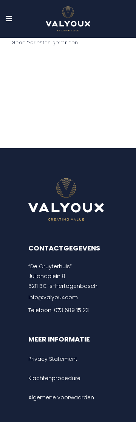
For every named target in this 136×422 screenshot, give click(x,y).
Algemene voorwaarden (61, 397)
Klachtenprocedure (54, 378)
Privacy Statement (52, 359)
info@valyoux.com (53, 297)
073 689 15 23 (71, 310)
